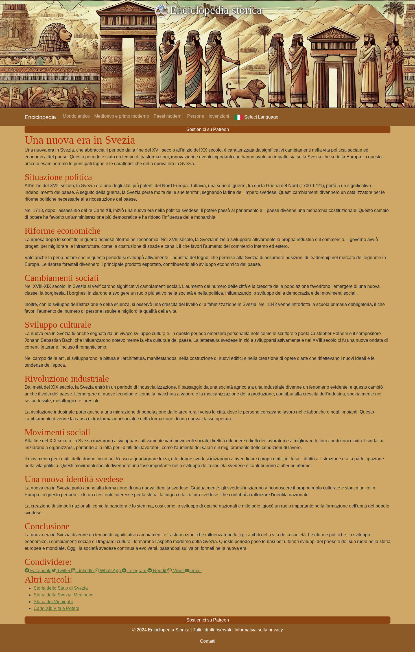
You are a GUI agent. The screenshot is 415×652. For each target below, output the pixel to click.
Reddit (159, 570)
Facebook (40, 570)
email (195, 570)
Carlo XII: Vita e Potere (56, 608)
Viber (178, 570)
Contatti (207, 641)
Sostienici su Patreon (207, 129)
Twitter (63, 570)
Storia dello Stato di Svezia (61, 588)
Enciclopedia (40, 117)
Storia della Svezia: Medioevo (63, 594)
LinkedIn (85, 570)
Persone (195, 116)
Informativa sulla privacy (259, 629)
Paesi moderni (168, 116)
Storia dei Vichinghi (53, 601)
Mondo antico (76, 116)
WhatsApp (110, 570)
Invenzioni (219, 116)
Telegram (136, 570)
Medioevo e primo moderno (121, 116)
